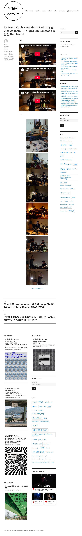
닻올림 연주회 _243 (12, 436)
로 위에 (41, 410)
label (44, 11)
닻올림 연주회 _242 (12, 388)
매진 (40, 439)
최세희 (44, 439)
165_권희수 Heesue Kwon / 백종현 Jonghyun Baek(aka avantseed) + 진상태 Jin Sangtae (69, 105)
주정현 (51, 402)
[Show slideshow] (37, 288)
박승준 (52, 462)
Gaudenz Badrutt (8, 51)
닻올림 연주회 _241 (12, 339)
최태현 (46, 402)
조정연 (45, 418)
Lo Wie (47, 462)
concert (6, 49)
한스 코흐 (11, 59)
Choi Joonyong (38, 414)
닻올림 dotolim (7, 530)
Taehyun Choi (49, 452)
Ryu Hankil (7, 56)
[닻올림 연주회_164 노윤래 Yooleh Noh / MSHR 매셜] (44, 360)
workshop (37, 11)
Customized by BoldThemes (36, 530)
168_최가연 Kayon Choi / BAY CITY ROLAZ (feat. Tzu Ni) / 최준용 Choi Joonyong (69, 93)
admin (5, 44)
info (26, 11)
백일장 (47, 448)
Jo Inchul (11, 54)
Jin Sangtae (38, 452)
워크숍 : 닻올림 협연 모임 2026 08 (16, 487)
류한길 (10, 58)
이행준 (34, 402)
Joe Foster (46, 444)
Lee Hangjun (35, 448)
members (62, 11)
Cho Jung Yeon (45, 421)
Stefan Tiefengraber (37, 456)
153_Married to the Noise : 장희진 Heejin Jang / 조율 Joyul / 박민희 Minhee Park (69, 88)
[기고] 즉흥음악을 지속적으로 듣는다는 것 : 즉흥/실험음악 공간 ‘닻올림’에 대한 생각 (69, 63)
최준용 (35, 440)
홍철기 (35, 406)
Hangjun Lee (35, 421)
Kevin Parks (35, 459)
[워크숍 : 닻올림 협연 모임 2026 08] (16, 506)
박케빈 (41, 459)
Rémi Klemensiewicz (38, 462)
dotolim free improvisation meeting (42, 434)
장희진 (42, 448)
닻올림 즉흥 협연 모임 (39, 430)
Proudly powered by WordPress (20, 530)
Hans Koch (6, 53)
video (55, 11)
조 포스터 (34, 410)
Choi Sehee (48, 459)
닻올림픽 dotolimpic (72, 11)
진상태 (6, 59)
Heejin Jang (42, 406)
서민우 (45, 456)
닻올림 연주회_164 (40, 339)
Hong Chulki (37, 418)
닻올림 (49, 406)
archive (50, 11)
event (31, 11)
